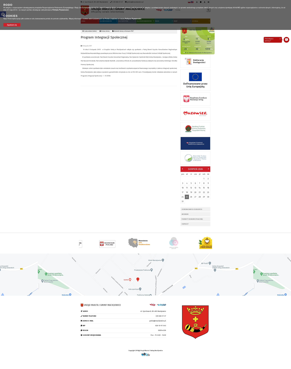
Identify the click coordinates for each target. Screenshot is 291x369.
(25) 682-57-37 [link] (161, 316)
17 (182, 192)
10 (183, 188)
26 (191, 197)
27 (195, 197)
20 (195, 192)
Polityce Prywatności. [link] (133, 18)
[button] (286, 40)
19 (191, 192)
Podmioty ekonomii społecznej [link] (192, 219)
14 (200, 188)
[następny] (208, 168)
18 (187, 192)
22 (204, 192)
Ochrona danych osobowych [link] (192, 209)
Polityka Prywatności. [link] (60, 10)
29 (204, 197)
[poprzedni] (182, 168)
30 (208, 197)
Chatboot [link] (185, 224)
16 (208, 188)
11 (187, 188)
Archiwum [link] (185, 214)
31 (182, 201)
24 (183, 197)
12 (191, 188)
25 (187, 197)
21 (200, 192)
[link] (105, 31)
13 (195, 188)
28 (200, 197)
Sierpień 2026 (195, 169)
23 (208, 192)
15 (204, 188)
